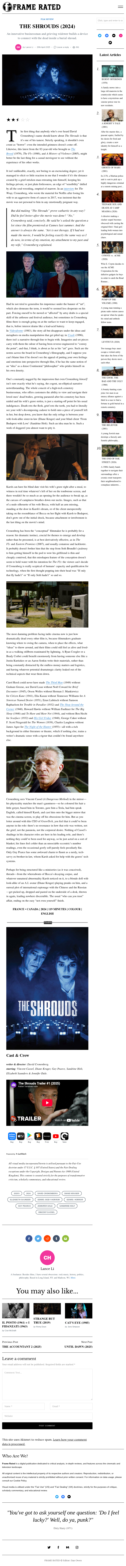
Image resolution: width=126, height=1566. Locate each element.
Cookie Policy (20, 1480)
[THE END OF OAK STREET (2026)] (112, 451)
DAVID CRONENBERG (47, 1193)
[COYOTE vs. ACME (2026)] (112, 247)
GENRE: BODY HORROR (48, 1200)
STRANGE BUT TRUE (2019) (44, 1320)
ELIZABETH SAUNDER (20, 1200)
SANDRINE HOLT (67, 1206)
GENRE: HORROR (75, 1200)
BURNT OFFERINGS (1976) (112, 81)
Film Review (47, 19)
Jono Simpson (74, 1327)
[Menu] (120, 6)
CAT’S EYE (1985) (77, 1322)
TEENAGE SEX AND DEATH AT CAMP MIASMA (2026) (112, 208)
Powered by (11, 1154)
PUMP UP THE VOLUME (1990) (109, 301)
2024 (28, 1193)
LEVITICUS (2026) (111, 341)
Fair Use (39, 1487)
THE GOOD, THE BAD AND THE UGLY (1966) (112, 381)
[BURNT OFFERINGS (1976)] (112, 71)
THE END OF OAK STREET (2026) (111, 460)
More (73, 1277)
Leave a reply (63, 47)
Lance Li (29, 47)
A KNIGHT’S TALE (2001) (111, 125)
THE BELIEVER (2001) (110, 427)
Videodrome (16, 330)
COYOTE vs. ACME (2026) (111, 257)
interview (69, 188)
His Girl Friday (42, 718)
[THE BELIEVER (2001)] (112, 417)
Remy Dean (41, 1327)
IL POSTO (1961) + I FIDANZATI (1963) (16, 1324)
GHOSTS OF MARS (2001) (111, 169)
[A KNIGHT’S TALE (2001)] (112, 115)
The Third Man (54, 682)
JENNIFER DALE (45, 1206)
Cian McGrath (10, 1331)
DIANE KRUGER (71, 1193)
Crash (71, 335)
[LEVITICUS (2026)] (112, 332)
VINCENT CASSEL (46, 1212)
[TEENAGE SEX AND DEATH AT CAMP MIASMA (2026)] (112, 197)
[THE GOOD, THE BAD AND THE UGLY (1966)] (112, 371)
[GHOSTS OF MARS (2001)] (112, 160)
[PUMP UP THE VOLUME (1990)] (112, 292)
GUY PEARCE (24, 1206)
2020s (17, 1193)
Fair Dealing (61, 1487)
